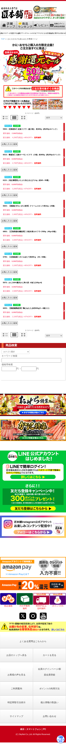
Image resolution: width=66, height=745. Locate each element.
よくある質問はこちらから (33, 641)
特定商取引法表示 (16, 702)
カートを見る (49, 655)
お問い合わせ (49, 716)
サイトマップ (16, 716)
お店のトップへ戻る (16, 655)
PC (44, 729)
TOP (3, 39)
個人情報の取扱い (49, 702)
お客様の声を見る (16, 674)
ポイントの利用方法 (49, 688)
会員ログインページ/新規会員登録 (49, 672)
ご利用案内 (16, 688)
